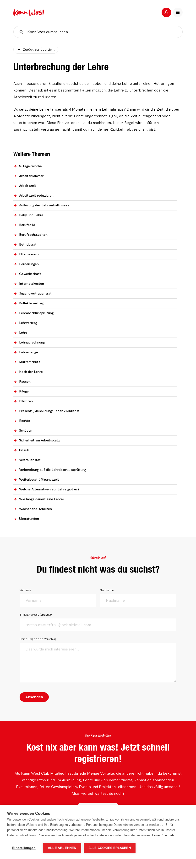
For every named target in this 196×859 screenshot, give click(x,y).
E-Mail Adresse (36, 615)
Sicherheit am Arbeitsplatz (39, 440)
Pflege (24, 391)
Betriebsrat (28, 244)
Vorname (25, 590)
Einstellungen (24, 848)
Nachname (107, 590)
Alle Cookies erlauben (109, 848)
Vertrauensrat (30, 460)
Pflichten (26, 401)
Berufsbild (27, 225)
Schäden (25, 430)
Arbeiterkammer (31, 176)
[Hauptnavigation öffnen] (178, 12)
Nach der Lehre (31, 372)
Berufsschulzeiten (33, 234)
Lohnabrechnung (32, 342)
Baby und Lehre (31, 215)
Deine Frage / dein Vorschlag (38, 639)
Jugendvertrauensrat (35, 293)
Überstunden (29, 518)
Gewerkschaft (30, 274)
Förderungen (29, 264)
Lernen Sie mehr (163, 835)
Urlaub (24, 450)
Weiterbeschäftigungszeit (39, 479)
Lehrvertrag (28, 323)
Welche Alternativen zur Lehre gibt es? (49, 489)
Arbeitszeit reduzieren (36, 195)
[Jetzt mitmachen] (166, 12)
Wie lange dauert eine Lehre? (42, 499)
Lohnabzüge (28, 352)
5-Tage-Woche (30, 166)
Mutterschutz (29, 362)
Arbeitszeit (27, 185)
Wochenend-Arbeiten (35, 509)
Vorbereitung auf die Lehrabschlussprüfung (52, 469)
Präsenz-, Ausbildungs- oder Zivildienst (49, 411)
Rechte (24, 421)
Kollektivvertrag (31, 303)
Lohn (23, 332)
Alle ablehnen (62, 848)
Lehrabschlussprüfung (36, 313)
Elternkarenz (29, 254)
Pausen (25, 381)
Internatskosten (31, 283)
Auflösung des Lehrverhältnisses (44, 205)
